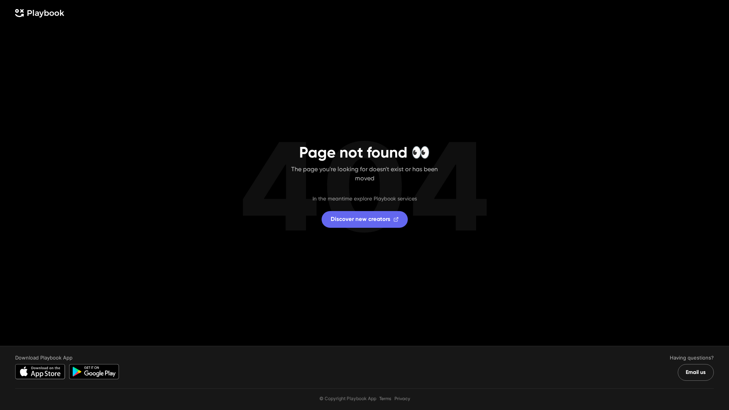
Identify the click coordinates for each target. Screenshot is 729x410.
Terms (385, 398)
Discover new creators (360, 219)
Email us (696, 372)
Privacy (402, 398)
